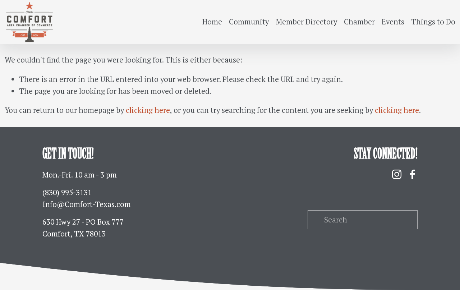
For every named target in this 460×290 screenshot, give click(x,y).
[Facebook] (413, 174)
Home (212, 22)
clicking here (148, 110)
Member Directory (306, 22)
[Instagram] (397, 174)
